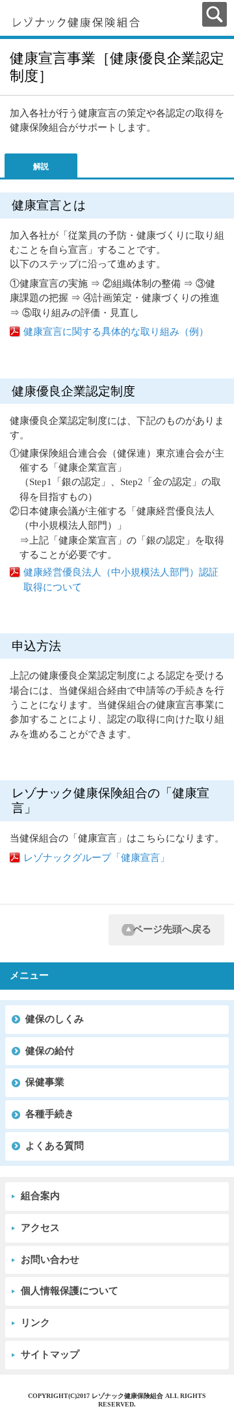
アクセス (40, 1227)
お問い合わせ (50, 1259)
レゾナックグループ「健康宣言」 (96, 857)
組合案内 (40, 1196)
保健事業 (44, 1082)
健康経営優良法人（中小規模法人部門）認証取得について (120, 579)
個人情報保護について (69, 1291)
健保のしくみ (54, 1019)
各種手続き (49, 1114)
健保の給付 (49, 1051)
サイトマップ (50, 1354)
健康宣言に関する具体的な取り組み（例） (116, 331)
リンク (35, 1322)
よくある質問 (54, 1146)
